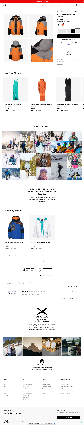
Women (29, 5)
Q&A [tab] (15, 255)
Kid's (5, 386)
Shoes (35, 5)
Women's (6, 382)
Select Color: (63, 21)
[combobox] (13, 283)
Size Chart (25, 399)
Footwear (6, 388)
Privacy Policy (26, 391)
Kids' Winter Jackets (46, 386)
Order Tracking (49, 5)
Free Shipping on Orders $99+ (42, 1)
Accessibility (25, 382)
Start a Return (26, 395)
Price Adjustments (27, 388)
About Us (63, 382)
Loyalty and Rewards (65, 393)
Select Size (68, 28)
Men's (5, 384)
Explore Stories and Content (67, 391)
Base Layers (44, 391)
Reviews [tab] (9, 255)
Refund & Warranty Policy (28, 393)
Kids (32, 5)
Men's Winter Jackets (46, 384)
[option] (16, 95)
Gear (39, 5)
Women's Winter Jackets (47, 382)
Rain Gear (44, 388)
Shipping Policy (26, 397)
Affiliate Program (65, 384)
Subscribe (69, 417)
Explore (43, 5)
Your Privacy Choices (46, 423)
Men (25, 5)
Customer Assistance (27, 384)
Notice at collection (34, 423)
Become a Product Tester (67, 386)
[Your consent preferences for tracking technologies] (81, 422)
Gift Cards (6, 395)
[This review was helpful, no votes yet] (72, 298)
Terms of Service (26, 402)
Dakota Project (57, 5)
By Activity (6, 393)
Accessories (6, 391)
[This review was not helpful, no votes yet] (75, 298)
